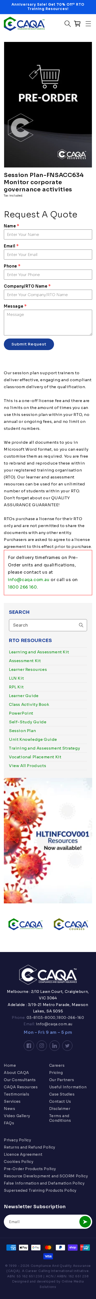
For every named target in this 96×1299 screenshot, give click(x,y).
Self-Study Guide (28, 721)
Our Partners (61, 1080)
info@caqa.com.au (29, 579)
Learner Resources (28, 669)
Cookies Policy (18, 1161)
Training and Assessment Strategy (44, 748)
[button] (88, 24)
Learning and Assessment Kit (39, 652)
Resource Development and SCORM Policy (46, 1176)
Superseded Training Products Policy (40, 1190)
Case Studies (62, 1094)
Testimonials (16, 1094)
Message (15, 306)
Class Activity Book (29, 704)
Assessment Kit (25, 660)
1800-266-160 (70, 1017)
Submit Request (29, 344)
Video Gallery (17, 1116)
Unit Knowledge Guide (33, 739)
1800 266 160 (22, 587)
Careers (57, 1065)
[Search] (81, 625)
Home (10, 1065)
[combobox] (48, 625)
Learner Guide (24, 695)
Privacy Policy (17, 1140)
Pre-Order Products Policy (30, 1169)
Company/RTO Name (27, 286)
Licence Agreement (23, 1154)
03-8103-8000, (41, 1017)
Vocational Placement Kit (35, 756)
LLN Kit (16, 678)
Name (11, 226)
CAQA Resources (21, 1087)
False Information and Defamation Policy (44, 1183)
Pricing (56, 1072)
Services (12, 1101)
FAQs (9, 1123)
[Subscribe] (85, 1221)
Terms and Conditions (60, 1118)
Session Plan (22, 730)
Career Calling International (49, 1271)
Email (11, 246)
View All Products (27, 765)
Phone (12, 266)
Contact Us (60, 1101)
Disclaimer (59, 1108)
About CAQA (16, 1072)
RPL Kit (16, 686)
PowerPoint (21, 713)
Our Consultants (20, 1080)
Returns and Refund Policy (29, 1147)
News (9, 1108)
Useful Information (68, 1087)
